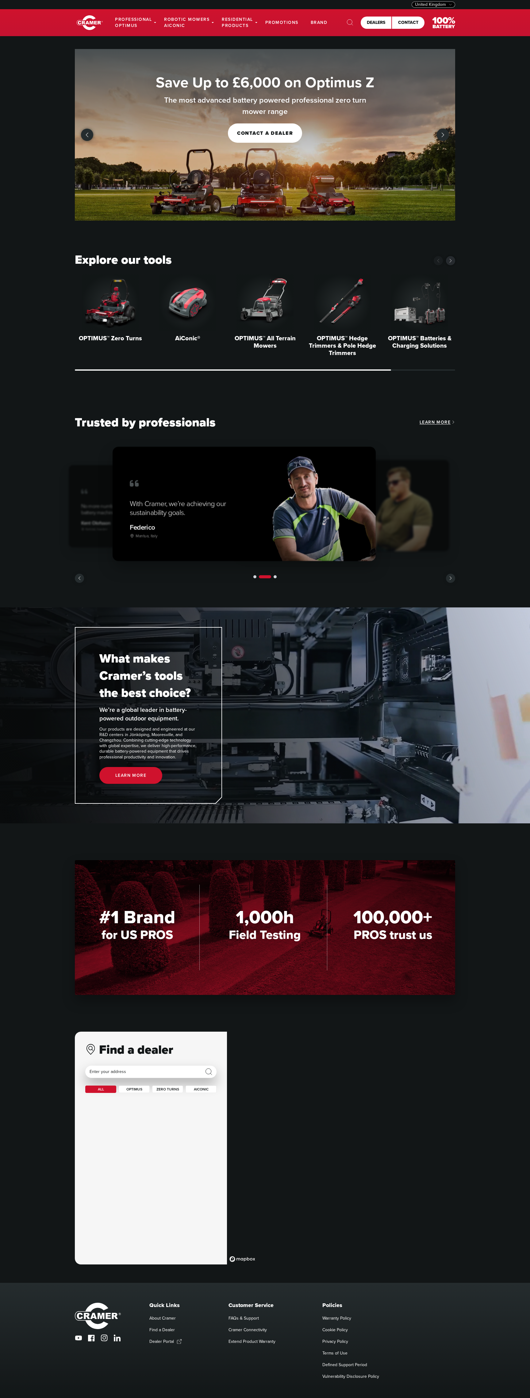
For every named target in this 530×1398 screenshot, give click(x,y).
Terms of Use (335, 1353)
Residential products (237, 22)
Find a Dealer (162, 1330)
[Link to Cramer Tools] (90, 22)
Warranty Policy (336, 1318)
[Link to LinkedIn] (117, 1338)
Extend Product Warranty (252, 1341)
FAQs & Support (244, 1318)
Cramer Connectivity (248, 1330)
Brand (319, 22)
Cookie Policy (335, 1330)
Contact (408, 22)
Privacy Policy (335, 1341)
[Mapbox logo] (242, 1259)
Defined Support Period (344, 1365)
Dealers (376, 22)
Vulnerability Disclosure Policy (350, 1376)
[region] (341, 1148)
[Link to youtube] (78, 1338)
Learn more (435, 422)
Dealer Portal (161, 1341)
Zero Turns (167, 1089)
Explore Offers (265, 133)
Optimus (134, 1089)
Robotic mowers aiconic (186, 22)
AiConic (201, 1089)
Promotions (281, 22)
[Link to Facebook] (91, 1338)
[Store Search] (208, 1071)
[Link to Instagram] (104, 1338)
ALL (101, 1089)
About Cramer (162, 1318)
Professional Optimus (133, 22)
